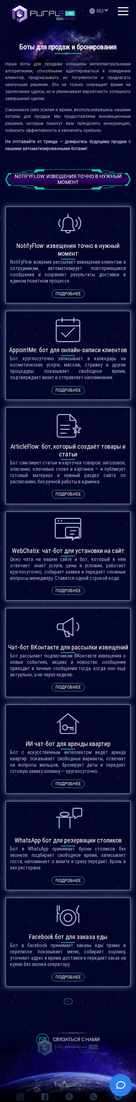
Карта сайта (68, 1085)
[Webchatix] (120, 1085)
